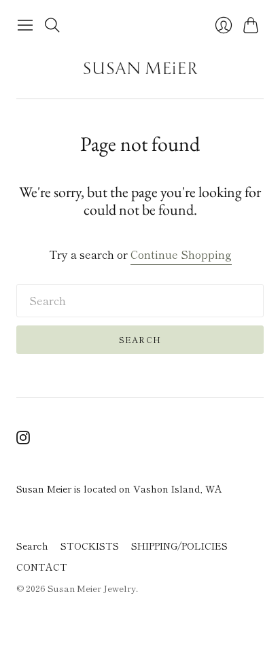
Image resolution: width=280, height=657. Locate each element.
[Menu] (25, 25)
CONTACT (41, 566)
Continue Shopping (181, 254)
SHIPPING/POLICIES (179, 545)
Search (140, 339)
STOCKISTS (89, 545)
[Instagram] (23, 439)
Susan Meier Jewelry (92, 588)
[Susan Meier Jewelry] (140, 68)
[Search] (52, 25)
